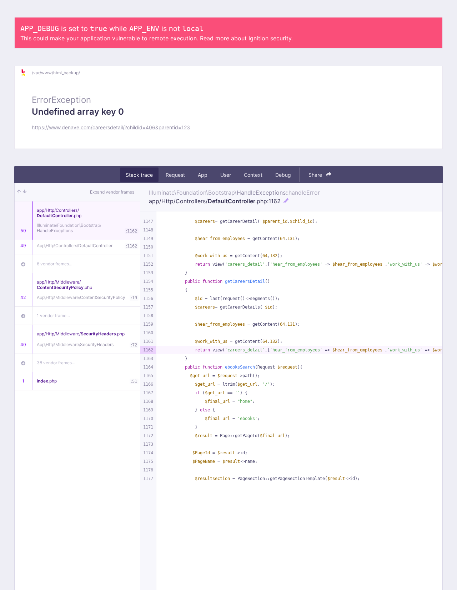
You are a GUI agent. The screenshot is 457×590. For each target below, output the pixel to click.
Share (315, 175)
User (225, 175)
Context (253, 175)
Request (175, 175)
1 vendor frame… (53, 315)
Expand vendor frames (112, 192)
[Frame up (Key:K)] (19, 192)
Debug (283, 175)
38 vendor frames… (56, 362)
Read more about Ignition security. (246, 38)
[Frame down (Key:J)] (24, 192)
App (202, 175)
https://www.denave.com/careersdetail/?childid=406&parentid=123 (111, 127)
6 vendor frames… (54, 263)
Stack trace (139, 175)
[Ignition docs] (26, 72)
